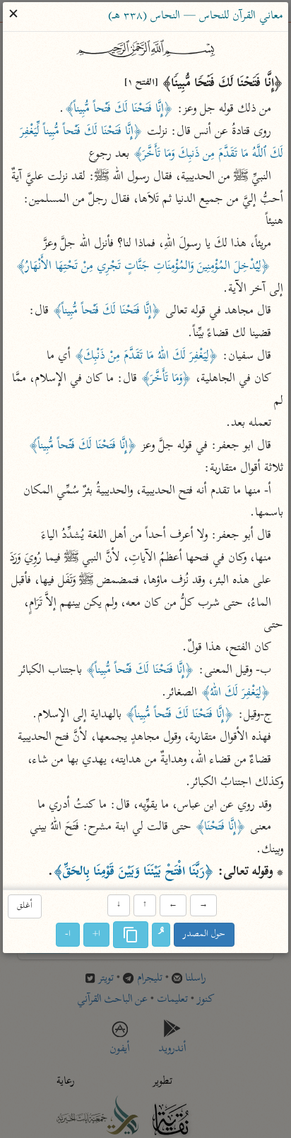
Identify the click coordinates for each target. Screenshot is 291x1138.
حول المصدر (205, 934)
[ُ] (162, 935)
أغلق (24, 907)
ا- (68, 934)
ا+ (97, 934)
